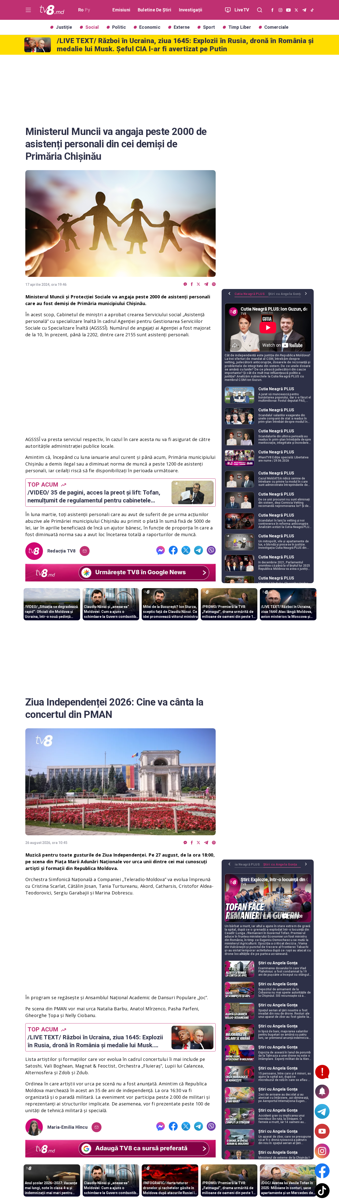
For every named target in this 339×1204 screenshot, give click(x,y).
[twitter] (198, 284)
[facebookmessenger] (185, 284)
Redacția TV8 (61, 551)
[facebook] (192, 284)
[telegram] (206, 284)
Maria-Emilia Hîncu (67, 1127)
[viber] (214, 284)
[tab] (251, 296)
